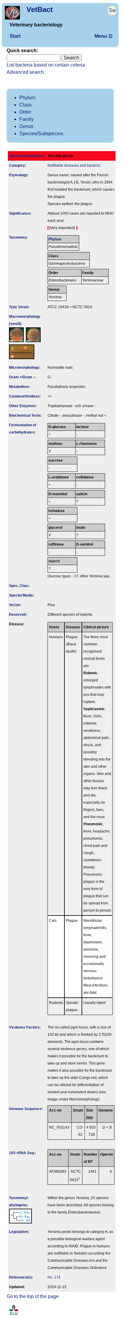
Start (15, 36)
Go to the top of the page (33, 1296)
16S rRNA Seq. (22, 1153)
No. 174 (54, 1277)
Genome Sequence (25, 1109)
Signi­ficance (19, 213)
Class (25, 104)
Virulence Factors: (25, 1027)
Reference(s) (20, 1277)
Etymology (18, 175)
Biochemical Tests (25, 415)
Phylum (27, 97)
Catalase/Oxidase (24, 396)
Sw (112, 10)
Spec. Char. (19, 586)
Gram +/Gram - (21, 377)
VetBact (39, 9)
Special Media (21, 595)
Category (17, 165)
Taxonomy (18, 237)
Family (26, 119)
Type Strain (18, 307)
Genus (26, 126)
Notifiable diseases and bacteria (74, 165)
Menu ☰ (104, 36)
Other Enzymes (22, 406)
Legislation (18, 1232)
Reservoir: (18, 614)
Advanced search (25, 72)
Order (25, 112)
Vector (14, 605)
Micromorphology (24, 367)
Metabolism (19, 387)
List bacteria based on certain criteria (46, 64)
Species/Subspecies (41, 133)
